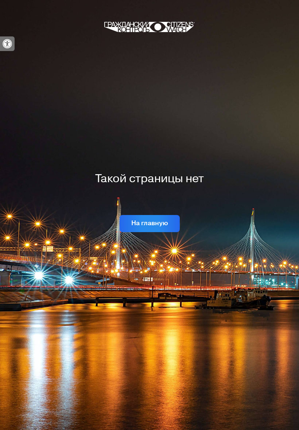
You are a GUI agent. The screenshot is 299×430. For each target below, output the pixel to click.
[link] (7, 43)
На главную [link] (149, 223)
